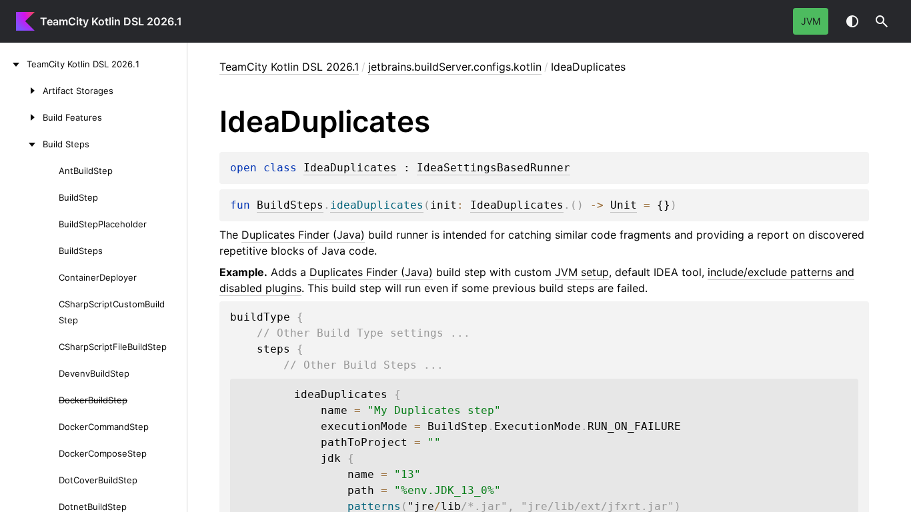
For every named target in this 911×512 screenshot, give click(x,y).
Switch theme (852, 21)
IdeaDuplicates (350, 168)
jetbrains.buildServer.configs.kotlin (455, 66)
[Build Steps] (21, 144)
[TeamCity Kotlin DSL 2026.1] (13, 64)
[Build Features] (21, 117)
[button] (881, 21)
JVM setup (582, 272)
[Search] (881, 21)
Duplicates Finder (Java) (303, 234)
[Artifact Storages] (21, 90)
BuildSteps (290, 205)
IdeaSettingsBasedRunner (493, 168)
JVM (810, 21)
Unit (623, 205)
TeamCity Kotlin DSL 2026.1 (111, 21)
